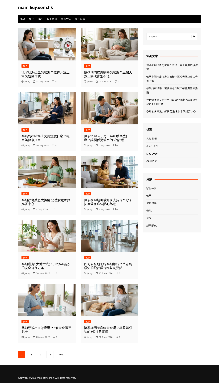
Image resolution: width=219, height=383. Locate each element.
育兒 (31, 19)
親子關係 (52, 19)
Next (61, 354)
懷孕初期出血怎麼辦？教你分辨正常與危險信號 (172, 67)
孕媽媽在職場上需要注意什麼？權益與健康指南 (172, 90)
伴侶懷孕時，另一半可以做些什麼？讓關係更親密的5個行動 (172, 101)
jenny (27, 81)
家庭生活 (66, 19)
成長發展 (80, 19)
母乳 (40, 19)
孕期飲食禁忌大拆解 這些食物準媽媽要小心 (171, 111)
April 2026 (152, 161)
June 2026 (152, 146)
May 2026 (152, 153)
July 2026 (151, 138)
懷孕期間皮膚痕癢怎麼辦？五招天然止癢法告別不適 (172, 78)
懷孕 (22, 19)
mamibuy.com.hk (35, 7)
